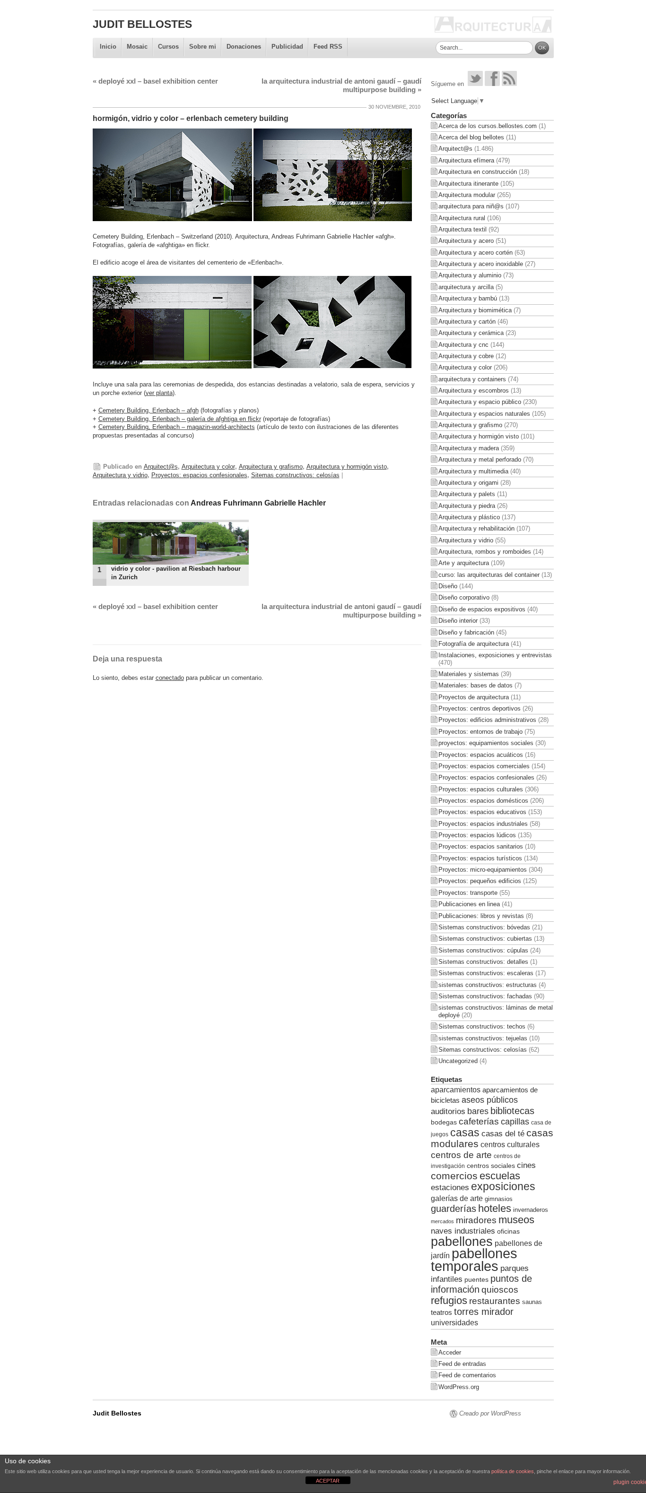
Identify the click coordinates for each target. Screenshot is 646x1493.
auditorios (448, 1111)
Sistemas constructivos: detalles (483, 961)
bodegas (444, 1122)
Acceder (449, 1352)
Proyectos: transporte (468, 892)
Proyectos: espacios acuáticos (480, 754)
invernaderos (530, 1209)
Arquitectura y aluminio (469, 275)
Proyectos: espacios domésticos (483, 800)
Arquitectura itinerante (468, 183)
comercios (454, 1176)
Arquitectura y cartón (467, 321)
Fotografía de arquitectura (473, 643)
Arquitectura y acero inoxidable (480, 263)
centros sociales (491, 1165)
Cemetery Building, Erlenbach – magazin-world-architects (176, 426)
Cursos (168, 46)
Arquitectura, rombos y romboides (484, 551)
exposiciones (503, 1187)
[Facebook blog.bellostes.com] (492, 83)
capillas (515, 1121)
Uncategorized (458, 1060)
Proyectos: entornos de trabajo (480, 731)
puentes (476, 1279)
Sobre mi (202, 46)
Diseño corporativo (463, 597)
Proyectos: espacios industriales (483, 823)
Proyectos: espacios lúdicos (477, 835)
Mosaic (137, 46)
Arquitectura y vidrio (120, 475)
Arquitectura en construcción (477, 171)
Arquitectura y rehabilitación (476, 528)
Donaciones (244, 46)
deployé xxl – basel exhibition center (155, 81)
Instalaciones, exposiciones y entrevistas (495, 655)
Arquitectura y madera (468, 448)
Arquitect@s (161, 466)
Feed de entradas (462, 1363)
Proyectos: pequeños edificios (479, 880)
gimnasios (499, 1198)
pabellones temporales (474, 1259)
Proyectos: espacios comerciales (484, 766)
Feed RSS (328, 46)
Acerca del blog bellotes (471, 137)
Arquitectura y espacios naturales (484, 413)
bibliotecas (512, 1111)
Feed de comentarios (467, 1375)
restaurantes (494, 1301)
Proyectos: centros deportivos (479, 708)
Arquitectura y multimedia (473, 471)
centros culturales (510, 1145)
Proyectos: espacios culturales (480, 789)
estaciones (450, 1187)
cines (526, 1165)
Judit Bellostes (142, 24)
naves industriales (463, 1231)
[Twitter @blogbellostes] (475, 83)
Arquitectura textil (462, 229)
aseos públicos (490, 1100)
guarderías (453, 1208)
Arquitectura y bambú (467, 298)
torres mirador (484, 1311)
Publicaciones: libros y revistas (481, 915)
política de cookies (512, 1471)
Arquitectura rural (461, 218)
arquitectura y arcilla (466, 287)
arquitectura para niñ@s (471, 206)
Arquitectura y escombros (473, 390)
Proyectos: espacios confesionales (199, 475)
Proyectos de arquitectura (473, 697)
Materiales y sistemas (468, 674)
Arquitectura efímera (466, 160)
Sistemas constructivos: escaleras (485, 973)
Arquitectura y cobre (466, 356)
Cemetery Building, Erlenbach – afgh (148, 410)
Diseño (447, 586)
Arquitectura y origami (468, 482)
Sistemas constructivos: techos (481, 1026)
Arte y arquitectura (463, 562)
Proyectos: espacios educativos (482, 811)
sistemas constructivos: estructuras (487, 984)
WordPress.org (458, 1386)
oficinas (508, 1231)
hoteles (494, 1208)
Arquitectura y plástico (469, 517)
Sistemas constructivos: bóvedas (484, 927)
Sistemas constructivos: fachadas (485, 996)
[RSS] (509, 83)
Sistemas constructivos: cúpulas (483, 950)
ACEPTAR (328, 1481)
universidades (454, 1323)
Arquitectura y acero (466, 240)
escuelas (500, 1176)
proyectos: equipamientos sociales (485, 742)
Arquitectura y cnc (463, 344)
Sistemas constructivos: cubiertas (485, 938)
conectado (170, 677)
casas (465, 1132)
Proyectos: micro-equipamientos (482, 869)
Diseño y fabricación (466, 632)
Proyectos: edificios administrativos (487, 719)
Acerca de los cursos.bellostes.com (487, 125)
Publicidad (287, 46)
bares (478, 1111)
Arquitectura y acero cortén (475, 252)
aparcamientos (455, 1089)
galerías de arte (457, 1198)
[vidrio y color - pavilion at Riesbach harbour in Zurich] (171, 543)
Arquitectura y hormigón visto (346, 466)
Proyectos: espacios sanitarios (480, 846)
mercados (442, 1221)
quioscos (499, 1290)
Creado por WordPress (490, 1413)
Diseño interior (458, 620)
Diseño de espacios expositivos (481, 609)
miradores (476, 1220)
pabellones (462, 1241)
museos (516, 1220)
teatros (441, 1312)
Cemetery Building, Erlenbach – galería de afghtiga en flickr (179, 418)
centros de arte (461, 1155)
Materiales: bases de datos (475, 685)
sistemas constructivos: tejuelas (482, 1038)
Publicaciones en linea (469, 904)
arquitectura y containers (472, 379)
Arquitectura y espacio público (479, 401)
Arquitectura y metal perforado (479, 459)
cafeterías (479, 1121)
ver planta (159, 392)
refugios (449, 1300)
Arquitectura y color (208, 466)
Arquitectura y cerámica (471, 332)
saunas (532, 1301)
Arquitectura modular (466, 194)
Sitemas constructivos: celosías (295, 475)
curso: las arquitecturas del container (489, 574)
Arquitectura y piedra (466, 505)
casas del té (502, 1133)
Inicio (108, 46)
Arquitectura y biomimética (475, 310)
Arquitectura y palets (466, 494)
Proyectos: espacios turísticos (480, 858)
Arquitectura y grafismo (271, 466)
